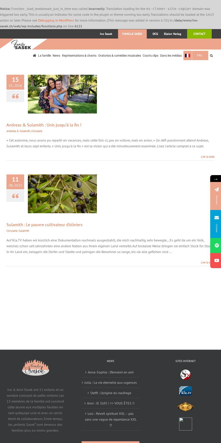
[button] (211, 55)
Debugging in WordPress (56, 20)
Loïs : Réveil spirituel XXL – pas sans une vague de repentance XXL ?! (111, 419)
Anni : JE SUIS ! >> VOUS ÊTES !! (110, 403)
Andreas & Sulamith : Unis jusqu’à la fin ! (43, 125)
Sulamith (24, 231)
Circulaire (36, 131)
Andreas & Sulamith (18, 131)
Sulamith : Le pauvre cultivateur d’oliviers (44, 224)
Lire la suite (208, 157)
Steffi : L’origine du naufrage (110, 393)
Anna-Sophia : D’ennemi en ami (111, 372)
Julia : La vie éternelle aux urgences (110, 382)
